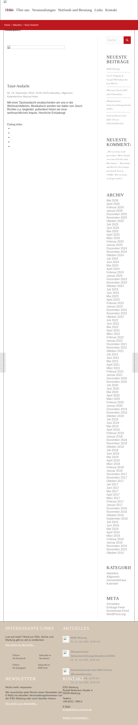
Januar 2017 (115, 504)
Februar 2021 (115, 371)
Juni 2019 (113, 422)
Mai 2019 (112, 426)
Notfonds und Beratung (75, 10)
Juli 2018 (112, 450)
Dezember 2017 (117, 474)
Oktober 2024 (115, 255)
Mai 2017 (112, 491)
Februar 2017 (115, 501)
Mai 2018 (112, 457)
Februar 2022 (115, 337)
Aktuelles (55, 92)
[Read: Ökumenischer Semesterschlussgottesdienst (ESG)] (66, 653)
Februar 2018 (115, 467)
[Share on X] (12, 132)
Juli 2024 (112, 258)
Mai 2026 (112, 200)
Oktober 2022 (115, 316)
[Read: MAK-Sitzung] (66, 639)
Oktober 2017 (115, 480)
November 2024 (117, 251)
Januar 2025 (115, 244)
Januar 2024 (115, 275)
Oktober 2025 (115, 221)
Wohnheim (13, 30)
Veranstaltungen (44, 10)
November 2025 (117, 217)
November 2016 (117, 511)
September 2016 (117, 518)
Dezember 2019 (117, 409)
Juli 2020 (112, 385)
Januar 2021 (115, 374)
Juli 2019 (112, 419)
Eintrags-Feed (116, 607)
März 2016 (113, 535)
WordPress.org (116, 614)
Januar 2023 (115, 306)
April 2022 (113, 330)
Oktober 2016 (115, 515)
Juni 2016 (113, 525)
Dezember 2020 (117, 378)
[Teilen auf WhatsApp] (12, 137)
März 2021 (113, 368)
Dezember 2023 (117, 279)
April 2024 (113, 268)
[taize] (36, 48)
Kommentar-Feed (118, 610)
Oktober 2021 (115, 351)
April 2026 (113, 203)
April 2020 (113, 395)
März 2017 (113, 498)
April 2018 (113, 460)
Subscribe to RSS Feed (44, 666)
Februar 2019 (115, 433)
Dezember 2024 (117, 248)
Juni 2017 (113, 487)
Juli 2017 (112, 484)
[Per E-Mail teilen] (12, 146)
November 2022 (117, 313)
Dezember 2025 (117, 214)
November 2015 (117, 549)
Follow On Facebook (20, 657)
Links (99, 10)
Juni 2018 (113, 453)
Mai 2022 (112, 327)
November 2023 (117, 282)
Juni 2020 (113, 388)
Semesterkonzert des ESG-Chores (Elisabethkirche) (116, 119)
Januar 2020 (115, 405)
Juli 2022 (112, 320)
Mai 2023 (112, 296)
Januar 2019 (115, 436)
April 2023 (113, 299)
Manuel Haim (30, 96)
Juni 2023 (113, 292)
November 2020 (117, 381)
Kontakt (111, 10)
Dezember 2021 (117, 344)
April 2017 (113, 494)
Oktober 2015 (115, 552)
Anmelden (113, 603)
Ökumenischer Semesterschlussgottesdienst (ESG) (120, 104)
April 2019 (113, 429)
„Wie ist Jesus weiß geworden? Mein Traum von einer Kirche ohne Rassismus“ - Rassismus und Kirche (118, 159)
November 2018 (117, 443)
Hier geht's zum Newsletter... (21, 703)
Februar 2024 (115, 272)
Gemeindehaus (116, 580)
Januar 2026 (115, 210)
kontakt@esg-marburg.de (77, 709)
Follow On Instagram (19, 666)
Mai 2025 (112, 231)
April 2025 (113, 234)
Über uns (22, 10)
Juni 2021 (113, 357)
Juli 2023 (112, 289)
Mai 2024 (112, 265)
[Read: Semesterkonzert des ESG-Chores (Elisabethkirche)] (66, 671)
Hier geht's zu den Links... (20, 644)
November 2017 (117, 477)
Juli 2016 (112, 522)
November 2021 (117, 347)
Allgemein (67, 92)
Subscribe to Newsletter (45, 657)
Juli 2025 (112, 224)
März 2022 (113, 333)
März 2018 (113, 463)
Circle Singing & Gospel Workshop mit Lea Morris (117, 79)
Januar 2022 (115, 340)
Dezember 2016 (117, 508)
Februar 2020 (115, 402)
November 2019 (117, 412)
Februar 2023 (115, 303)
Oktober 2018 (115, 446)
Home (9, 10)
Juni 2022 (113, 323)
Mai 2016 (112, 528)
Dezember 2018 (117, 439)
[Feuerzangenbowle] (135, 362)
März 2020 (113, 398)
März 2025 (113, 238)
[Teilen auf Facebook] (12, 128)
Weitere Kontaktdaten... (76, 717)
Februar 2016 (115, 539)
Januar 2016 (115, 542)
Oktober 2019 (115, 416)
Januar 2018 (115, 470)
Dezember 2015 (117, 545)
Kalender (12, 96)
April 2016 (113, 532)
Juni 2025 (113, 227)
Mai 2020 (112, 392)
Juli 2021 (112, 354)
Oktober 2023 (115, 286)
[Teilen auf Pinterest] (12, 141)
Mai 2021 (112, 361)
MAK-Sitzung (113, 68)
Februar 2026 (115, 207)
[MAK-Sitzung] (3, 362)
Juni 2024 (113, 262)
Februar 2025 (115, 241)
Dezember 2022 (117, 309)
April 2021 (113, 364)
